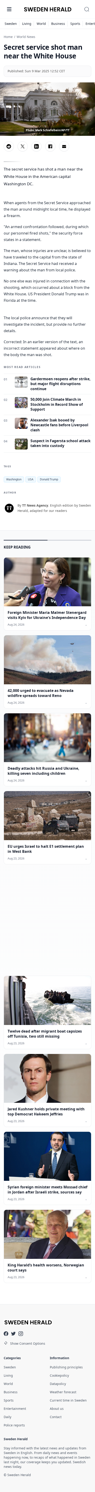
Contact (56, 1417)
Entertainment (15, 1408)
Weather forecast (63, 1392)
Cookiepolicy (59, 1375)
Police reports (14, 1425)
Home (8, 37)
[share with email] (64, 146)
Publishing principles (66, 1367)
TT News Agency (35, 505)
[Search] (86, 9)
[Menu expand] (9, 9)
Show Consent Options (27, 1343)
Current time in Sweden (68, 1400)
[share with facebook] (50, 146)
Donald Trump (49, 479)
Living (26, 23)
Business (58, 23)
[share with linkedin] (36, 146)
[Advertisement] (47, 923)
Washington (13, 479)
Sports (75, 23)
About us (57, 1408)
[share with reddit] (9, 146)
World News (26, 37)
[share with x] (23, 146)
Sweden (11, 23)
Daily (7, 1417)
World (41, 23)
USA (30, 479)
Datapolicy (58, 1384)
